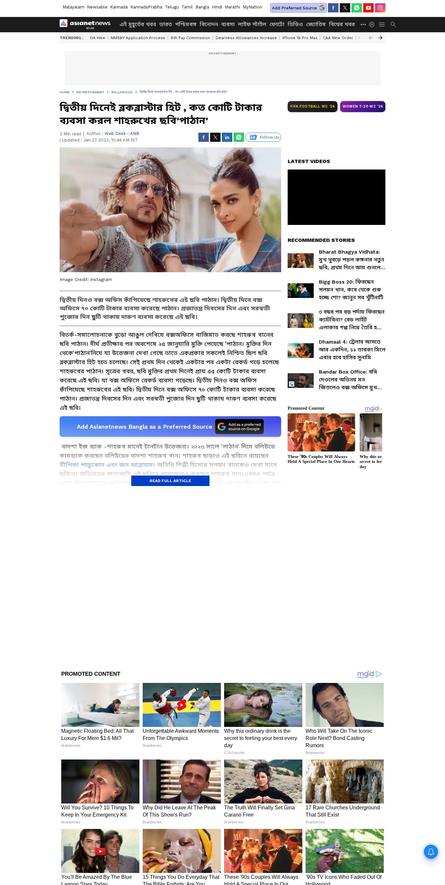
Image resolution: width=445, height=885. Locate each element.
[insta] (380, 7)
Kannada (119, 7)
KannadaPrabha (146, 7)
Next (380, 37)
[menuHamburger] (382, 24)
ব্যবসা (228, 24)
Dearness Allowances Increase (246, 38)
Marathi (232, 7)
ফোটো (276, 24)
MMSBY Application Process (138, 38)
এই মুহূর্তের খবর (138, 24)
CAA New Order (338, 38)
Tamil (187, 7)
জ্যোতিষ (316, 24)
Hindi (217, 7)
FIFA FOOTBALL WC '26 (312, 106)
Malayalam (73, 7)
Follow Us (269, 137)
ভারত (165, 24)
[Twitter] (345, 7)
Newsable (97, 7)
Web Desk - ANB (122, 133)
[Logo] (87, 24)
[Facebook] (333, 7)
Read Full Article (170, 481)
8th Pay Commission (190, 38)
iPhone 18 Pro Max (299, 38)
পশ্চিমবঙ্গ (185, 24)
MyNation (252, 7)
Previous (371, 37)
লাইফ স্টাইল (252, 24)
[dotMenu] (363, 24)
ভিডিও (295, 24)
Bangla (202, 7)
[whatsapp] (357, 7)
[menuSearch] (393, 24)
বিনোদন (209, 24)
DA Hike (97, 38)
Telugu (172, 7)
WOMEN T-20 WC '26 (363, 106)
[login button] (373, 24)
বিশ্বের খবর (342, 24)
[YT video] (368, 7)
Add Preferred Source (294, 8)
